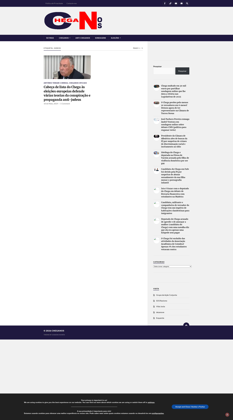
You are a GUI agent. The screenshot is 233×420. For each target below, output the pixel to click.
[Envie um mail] (181, 3)
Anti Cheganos (82, 38)
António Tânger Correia (56, 83)
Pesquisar (157, 66)
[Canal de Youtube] (176, 3)
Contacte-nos (72, 3)
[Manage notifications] (227, 415)
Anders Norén (58, 335)
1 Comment (65, 104)
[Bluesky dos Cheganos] (170, 3)
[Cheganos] (116, 21)
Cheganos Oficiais (78, 83)
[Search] (187, 3)
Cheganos (58, 330)
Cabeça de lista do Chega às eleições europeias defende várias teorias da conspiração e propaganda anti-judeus (67, 93)
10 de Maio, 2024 (51, 104)
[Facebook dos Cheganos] (165, 3)
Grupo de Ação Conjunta (166, 295)
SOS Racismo (161, 300)
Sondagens (100, 38)
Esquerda (160, 318)
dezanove (160, 312)
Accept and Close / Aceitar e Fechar (190, 407)
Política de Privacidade (54, 3)
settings (151, 402)
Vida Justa (160, 306)
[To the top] (186, 325)
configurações (158, 413)
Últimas (50, 38)
